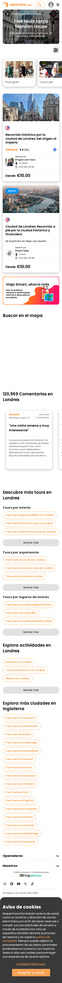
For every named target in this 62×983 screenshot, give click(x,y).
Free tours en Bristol (18, 734)
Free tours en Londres (26, 14)
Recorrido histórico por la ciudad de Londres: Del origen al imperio (31, 138)
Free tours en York (17, 792)
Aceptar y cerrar (31, 972)
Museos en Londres (18, 678)
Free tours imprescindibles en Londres (30, 515)
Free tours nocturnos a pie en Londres (29, 568)
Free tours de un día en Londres (25, 560)
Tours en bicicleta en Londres (24, 576)
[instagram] (5, 884)
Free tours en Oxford (19, 767)
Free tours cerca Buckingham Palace (29, 604)
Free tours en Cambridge (21, 742)
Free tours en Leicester (20, 825)
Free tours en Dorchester (21, 809)
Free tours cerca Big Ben (21, 613)
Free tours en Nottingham (22, 751)
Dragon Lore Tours (25, 160)
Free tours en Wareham (20, 841)
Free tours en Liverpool (20, 718)
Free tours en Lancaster (21, 775)
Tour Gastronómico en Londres (25, 670)
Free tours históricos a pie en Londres (29, 523)
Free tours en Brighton (20, 800)
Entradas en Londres (19, 662)
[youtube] (19, 884)
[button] (19, 73)
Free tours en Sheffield (20, 784)
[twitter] (25, 884)
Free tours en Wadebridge (22, 833)
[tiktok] (32, 884)
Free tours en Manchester (22, 726)
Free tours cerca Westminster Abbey (29, 621)
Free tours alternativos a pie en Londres (31, 531)
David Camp (22, 251)
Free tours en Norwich (19, 759)
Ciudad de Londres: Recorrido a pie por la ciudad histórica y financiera (30, 230)
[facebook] (12, 884)
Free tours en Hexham (19, 817)
